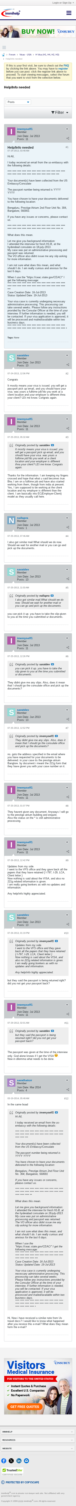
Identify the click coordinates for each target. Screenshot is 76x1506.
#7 (67, 728)
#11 (66, 1023)
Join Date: (23, 136)
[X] (12, 1462)
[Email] (27, 1462)
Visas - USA (25, 54)
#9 (67, 860)
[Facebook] (5, 1462)
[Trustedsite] (12, 1475)
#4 (67, 536)
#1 (67, 147)
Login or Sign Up (61, 2)
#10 (66, 933)
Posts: (21, 139)
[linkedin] (20, 1462)
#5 (67, 587)
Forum (12, 54)
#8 (67, 805)
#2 (67, 373)
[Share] (68, 138)
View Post (52, 445)
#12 (66, 1098)
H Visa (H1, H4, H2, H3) (47, 54)
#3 (67, 437)
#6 (67, 656)
